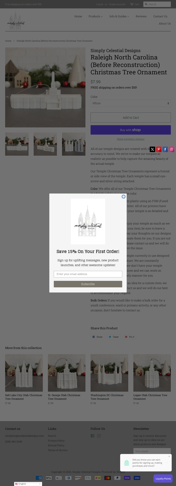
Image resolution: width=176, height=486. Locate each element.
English (22, 484)
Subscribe (88, 284)
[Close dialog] (123, 196)
